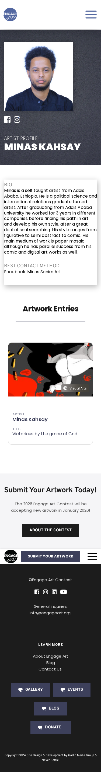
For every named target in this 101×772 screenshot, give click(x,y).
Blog (50, 662)
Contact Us (50, 669)
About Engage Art (50, 656)
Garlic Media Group (81, 755)
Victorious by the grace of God (44, 434)
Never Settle (50, 760)
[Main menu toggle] (91, 14)
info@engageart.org (51, 613)
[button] (92, 556)
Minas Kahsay (30, 419)
